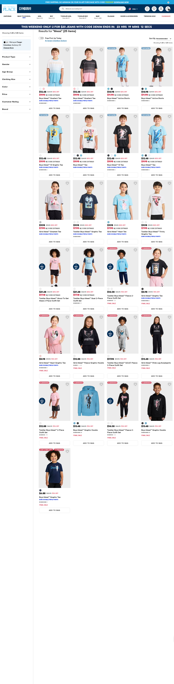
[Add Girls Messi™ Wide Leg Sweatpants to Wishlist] (169, 317)
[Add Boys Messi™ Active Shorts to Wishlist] (135, 50)
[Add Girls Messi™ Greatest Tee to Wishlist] (67, 183)
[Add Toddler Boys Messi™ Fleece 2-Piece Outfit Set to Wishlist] (135, 250)
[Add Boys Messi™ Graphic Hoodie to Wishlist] (101, 384)
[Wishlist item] (155, 11)
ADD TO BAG (54, 108)
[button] (132, 8)
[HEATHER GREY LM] (40, 222)
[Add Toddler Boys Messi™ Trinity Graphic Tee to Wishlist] (169, 183)
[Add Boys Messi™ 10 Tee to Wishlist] (135, 116)
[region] (87, 2)
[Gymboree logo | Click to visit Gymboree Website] (25, 8)
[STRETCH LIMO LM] (112, 89)
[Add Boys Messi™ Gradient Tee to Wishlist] (67, 50)
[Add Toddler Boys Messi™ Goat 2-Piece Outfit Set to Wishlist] (101, 250)
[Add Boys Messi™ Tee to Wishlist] (101, 116)
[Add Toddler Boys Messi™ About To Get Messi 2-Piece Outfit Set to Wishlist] (67, 250)
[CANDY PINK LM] (43, 89)
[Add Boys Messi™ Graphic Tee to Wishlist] (67, 451)
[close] (168, 2)
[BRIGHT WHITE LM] (40, 89)
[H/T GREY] (108, 356)
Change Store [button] (8, 48)
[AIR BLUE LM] (108, 89)
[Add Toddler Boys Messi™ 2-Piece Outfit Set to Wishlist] (67, 384)
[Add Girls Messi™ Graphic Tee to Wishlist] (169, 250)
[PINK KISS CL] (40, 356)
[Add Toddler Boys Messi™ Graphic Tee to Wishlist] (101, 183)
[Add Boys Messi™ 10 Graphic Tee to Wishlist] (67, 116)
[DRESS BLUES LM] (74, 222)
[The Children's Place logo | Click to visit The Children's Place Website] (9, 8)
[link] (147, 8)
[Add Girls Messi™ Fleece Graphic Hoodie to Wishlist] (101, 317)
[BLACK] (142, 289)
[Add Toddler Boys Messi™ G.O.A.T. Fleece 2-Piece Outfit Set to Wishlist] (135, 317)
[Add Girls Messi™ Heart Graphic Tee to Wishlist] (67, 317)
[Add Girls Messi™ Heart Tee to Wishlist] (135, 183)
